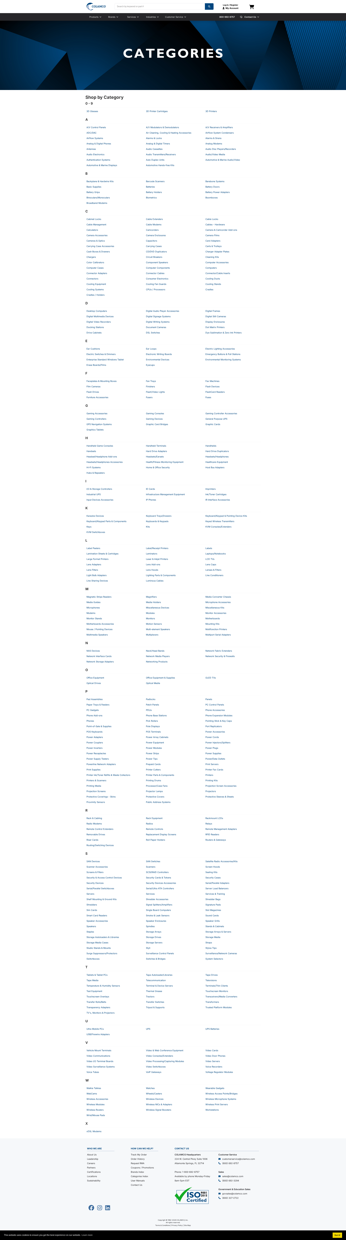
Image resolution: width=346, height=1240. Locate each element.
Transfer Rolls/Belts (96, 1002)
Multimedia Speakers (97, 634)
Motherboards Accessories (100, 624)
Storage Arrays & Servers (218, 931)
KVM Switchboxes (95, 532)
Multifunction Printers (216, 629)
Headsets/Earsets (155, 456)
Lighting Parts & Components (161, 575)
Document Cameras (156, 327)
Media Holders (153, 602)
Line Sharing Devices (97, 580)
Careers (91, 1163)
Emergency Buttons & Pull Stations (222, 354)
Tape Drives (211, 975)
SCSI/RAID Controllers (157, 872)
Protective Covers (155, 796)
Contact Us (136, 1185)
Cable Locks (211, 219)
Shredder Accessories (157, 899)
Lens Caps (210, 564)
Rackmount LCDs (214, 818)
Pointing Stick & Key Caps (218, 721)
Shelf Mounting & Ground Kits (101, 899)
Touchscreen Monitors (216, 991)
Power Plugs (211, 748)
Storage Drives (153, 937)
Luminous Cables (154, 580)
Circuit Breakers (154, 257)
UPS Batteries (212, 1029)
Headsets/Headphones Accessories (104, 462)
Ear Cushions (93, 348)
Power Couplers (94, 742)
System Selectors (214, 958)
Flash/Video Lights (155, 392)
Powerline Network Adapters (101, 764)
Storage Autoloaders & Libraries (102, 937)
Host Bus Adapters (214, 467)
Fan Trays (151, 381)
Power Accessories (215, 731)
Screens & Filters (94, 872)
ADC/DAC (91, 132)
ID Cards (150, 489)
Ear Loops (151, 348)
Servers (90, 893)
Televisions (211, 980)
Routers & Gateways (215, 839)
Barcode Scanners (155, 181)
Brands (111, 17)
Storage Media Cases (97, 942)
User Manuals (138, 1180)
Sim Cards (91, 910)
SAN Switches (153, 861)
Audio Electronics (95, 154)
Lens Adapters (93, 564)
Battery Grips (93, 192)
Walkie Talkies (93, 1088)
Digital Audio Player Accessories (162, 311)
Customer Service (174, 17)
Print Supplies (93, 769)
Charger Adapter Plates (217, 251)
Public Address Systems (158, 802)
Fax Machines (212, 381)
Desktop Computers (96, 311)
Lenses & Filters (213, 570)
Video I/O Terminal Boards (99, 1061)
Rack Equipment (154, 818)
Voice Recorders (213, 1066)
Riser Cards (92, 839)
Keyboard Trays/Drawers (158, 516)
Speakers (91, 926)
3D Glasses (92, 111)
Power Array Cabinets (157, 737)
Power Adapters (94, 737)
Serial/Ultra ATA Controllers (160, 888)
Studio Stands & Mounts (98, 948)
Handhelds (210, 445)
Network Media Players (158, 656)
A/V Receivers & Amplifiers (219, 127)
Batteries (150, 186)
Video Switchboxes (156, 1066)
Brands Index (137, 1172)
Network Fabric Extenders (218, 650)
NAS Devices (93, 650)
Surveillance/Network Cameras (221, 953)
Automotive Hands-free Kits (160, 165)
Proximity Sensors (95, 802)
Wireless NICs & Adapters (159, 1104)
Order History (138, 1159)
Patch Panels (152, 704)
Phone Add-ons (94, 715)
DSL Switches (153, 332)
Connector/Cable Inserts (217, 273)
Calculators (92, 230)
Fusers (149, 397)
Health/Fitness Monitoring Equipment (164, 462)
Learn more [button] (87, 1235)
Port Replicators (213, 726)
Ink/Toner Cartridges (215, 494)
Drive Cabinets (94, 332)
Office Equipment (95, 677)
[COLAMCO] (95, 6)
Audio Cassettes (154, 149)
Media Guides (93, 602)
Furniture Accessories (97, 397)
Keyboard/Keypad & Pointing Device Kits (226, 516)
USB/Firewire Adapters (98, 1034)
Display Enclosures (215, 321)
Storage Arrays (153, 931)
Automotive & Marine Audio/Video (222, 159)
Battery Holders (154, 192)
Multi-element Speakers (158, 629)
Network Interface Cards (99, 656)
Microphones (93, 607)
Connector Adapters (96, 273)
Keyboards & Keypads (157, 521)
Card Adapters (212, 240)
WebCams (91, 1093)
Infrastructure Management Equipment (165, 494)
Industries (151, 17)
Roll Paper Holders (155, 839)
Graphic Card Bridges (157, 424)
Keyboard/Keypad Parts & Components (106, 521)
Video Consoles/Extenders (159, 1055)
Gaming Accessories (96, 413)
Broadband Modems (96, 203)
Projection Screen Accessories (220, 785)
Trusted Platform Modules (218, 1007)
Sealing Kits (211, 872)
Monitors (150, 618)
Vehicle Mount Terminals (98, 1050)
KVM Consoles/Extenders (218, 526)
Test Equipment (94, 991)
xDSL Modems (93, 1131)
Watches (150, 1088)
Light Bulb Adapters (96, 575)
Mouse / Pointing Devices (99, 629)
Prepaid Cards (153, 764)
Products (93, 17)
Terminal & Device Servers (159, 985)
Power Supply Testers (97, 758)
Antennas (91, 149)
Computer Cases (95, 267)
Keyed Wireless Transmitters (219, 521)
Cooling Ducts (212, 278)
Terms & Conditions (162, 1225)
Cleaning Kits (212, 257)
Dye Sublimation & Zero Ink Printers (223, 332)
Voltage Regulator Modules (219, 1072)
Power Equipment (155, 742)
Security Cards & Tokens (158, 877)
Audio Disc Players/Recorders (220, 149)
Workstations (212, 1109)
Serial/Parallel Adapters (217, 883)
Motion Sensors (154, 624)
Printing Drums (153, 780)
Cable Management (96, 224)
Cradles (209, 289)
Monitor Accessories (215, 613)
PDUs (149, 710)
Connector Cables (155, 273)
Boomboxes (211, 197)
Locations (92, 1176)
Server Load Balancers (216, 888)
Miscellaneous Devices (157, 607)
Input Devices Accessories (99, 499)
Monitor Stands (94, 618)
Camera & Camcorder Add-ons (221, 230)
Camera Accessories (96, 235)
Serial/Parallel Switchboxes (100, 888)
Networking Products (156, 661)
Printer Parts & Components (160, 775)
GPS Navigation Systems (99, 424)
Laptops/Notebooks (215, 553)
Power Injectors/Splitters (217, 742)
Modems (90, 613)
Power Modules (154, 748)
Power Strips (152, 753)
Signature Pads (213, 904)
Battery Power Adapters (217, 192)
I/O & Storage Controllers (99, 489)
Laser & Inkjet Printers (157, 559)
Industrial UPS (93, 494)
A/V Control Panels (96, 127)
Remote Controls (154, 829)
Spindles (150, 926)
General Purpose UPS (216, 418)
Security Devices (95, 883)
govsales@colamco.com (234, 1193)
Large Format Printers (97, 559)
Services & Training (215, 893)
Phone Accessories (215, 710)
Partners (91, 1167)
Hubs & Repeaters (95, 472)
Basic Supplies (93, 186)
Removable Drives (95, 834)
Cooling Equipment (96, 284)
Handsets (91, 451)
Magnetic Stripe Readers (98, 596)
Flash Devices (212, 386)
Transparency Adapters (98, 1007)
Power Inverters (94, 748)
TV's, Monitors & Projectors (100, 1012)
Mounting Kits (212, 624)
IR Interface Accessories (217, 499)
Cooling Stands (213, 284)
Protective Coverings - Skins (101, 796)
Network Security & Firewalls (220, 656)
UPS (148, 1029)
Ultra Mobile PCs (95, 1029)
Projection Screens (96, 791)
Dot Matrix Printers (214, 327)
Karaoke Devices (95, 516)
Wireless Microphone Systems (220, 1099)
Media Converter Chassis (218, 596)
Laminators (151, 553)
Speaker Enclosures (156, 921)
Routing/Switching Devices (100, 845)
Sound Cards (212, 915)
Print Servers (211, 764)
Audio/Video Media (215, 154)
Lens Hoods (152, 570)
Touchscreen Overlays (97, 996)
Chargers (91, 257)
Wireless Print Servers (216, 1104)
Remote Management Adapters (221, 829)
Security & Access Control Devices (104, 877)
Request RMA (137, 1163)
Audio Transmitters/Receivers (161, 154)
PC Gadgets (92, 710)
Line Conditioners (214, 575)
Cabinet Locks (93, 219)
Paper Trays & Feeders (97, 704)
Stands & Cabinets (214, 926)
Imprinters (210, 489)
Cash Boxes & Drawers (98, 251)
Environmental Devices (157, 359)
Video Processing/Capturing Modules (165, 1061)
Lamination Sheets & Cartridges (102, 553)
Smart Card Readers (96, 915)
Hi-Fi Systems (93, 467)
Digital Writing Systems (157, 321)
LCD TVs (209, 559)
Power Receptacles (96, 753)
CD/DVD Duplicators (156, 251)
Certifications (94, 1172)
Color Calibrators (95, 262)
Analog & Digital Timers (158, 143)
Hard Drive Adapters (156, 451)
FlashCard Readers (215, 392)
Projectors (210, 791)
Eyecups (150, 365)
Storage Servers (154, 942)
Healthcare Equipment (216, 462)
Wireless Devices (154, 1099)
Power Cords (212, 737)
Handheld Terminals (156, 445)
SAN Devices (93, 861)
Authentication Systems (98, 159)
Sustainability (93, 1180)
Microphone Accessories (218, 602)
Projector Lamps (154, 791)
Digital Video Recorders (98, 321)
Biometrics (151, 197)
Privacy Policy (177, 1225)
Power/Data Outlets (215, 758)
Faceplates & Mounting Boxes (101, 381)
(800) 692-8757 (230, 1163)
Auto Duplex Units (155, 159)
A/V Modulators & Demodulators (162, 127)
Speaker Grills (212, 921)
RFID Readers (212, 834)
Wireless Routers (95, 1109)
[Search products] (209, 6)
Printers (209, 775)
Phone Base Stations (156, 715)
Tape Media (92, 980)
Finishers (150, 386)
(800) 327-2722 (230, 1198)
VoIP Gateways (153, 1072)
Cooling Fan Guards (156, 284)
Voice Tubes (92, 1072)
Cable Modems (153, 224)
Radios (149, 823)
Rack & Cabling (94, 818)
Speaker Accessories (97, 921)
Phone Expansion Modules (218, 715)
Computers (211, 267)
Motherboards (212, 618)
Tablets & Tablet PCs (96, 975)
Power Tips (151, 758)
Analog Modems (213, 143)
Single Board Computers (158, 910)
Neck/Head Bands (155, 650)
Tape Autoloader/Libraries (159, 975)
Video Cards (211, 1050)
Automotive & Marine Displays (101, 165)
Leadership (92, 1159)
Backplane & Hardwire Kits (100, 181)
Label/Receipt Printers (157, 548)
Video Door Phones (215, 1055)
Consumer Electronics (157, 278)
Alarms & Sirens (213, 138)
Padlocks (150, 699)
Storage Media (212, 937)
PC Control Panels (214, 704)
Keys (88, 526)
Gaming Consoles (155, 413)
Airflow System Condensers (219, 132)
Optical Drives (93, 683)
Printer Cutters (153, 769)
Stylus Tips (211, 948)
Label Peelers (93, 548)
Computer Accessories (217, 262)
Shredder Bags (212, 899)
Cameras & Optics (95, 240)
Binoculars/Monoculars (98, 197)
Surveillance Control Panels (160, 953)
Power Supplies (213, 753)
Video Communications (98, 1055)
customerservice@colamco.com (238, 1159)
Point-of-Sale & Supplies (98, 726)
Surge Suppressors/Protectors (101, 953)
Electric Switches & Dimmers (101, 354)
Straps (208, 942)
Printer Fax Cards (214, 769)
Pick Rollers (152, 721)
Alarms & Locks (154, 138)
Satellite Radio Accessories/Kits (221, 861)
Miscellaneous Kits (214, 607)
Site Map (187, 1225)
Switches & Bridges (155, 958)
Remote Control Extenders (99, 829)
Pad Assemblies (94, 699)
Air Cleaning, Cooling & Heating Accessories (168, 132)
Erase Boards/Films (96, 365)
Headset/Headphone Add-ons (101, 456)
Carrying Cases (154, 246)
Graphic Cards (212, 424)
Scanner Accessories (97, 866)
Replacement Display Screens (161, 834)
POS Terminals (153, 731)
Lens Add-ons (153, 564)
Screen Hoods (212, 866)
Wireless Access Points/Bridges (221, 1093)
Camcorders (152, 230)
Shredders (91, 904)
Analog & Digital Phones (98, 143)
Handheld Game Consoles (99, 445)
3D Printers (211, 111)
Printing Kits (211, 780)
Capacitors (151, 240)
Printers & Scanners (96, 780)
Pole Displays (153, 726)
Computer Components (158, 267)
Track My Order (139, 1154)
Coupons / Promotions (142, 1167)
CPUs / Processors (155, 289)
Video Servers (212, 1061)
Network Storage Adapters (100, 661)
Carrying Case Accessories (100, 246)
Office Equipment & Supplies (160, 677)
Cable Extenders (154, 219)
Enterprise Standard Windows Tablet (105, 359)
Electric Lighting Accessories (220, 348)
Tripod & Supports (155, 1007)
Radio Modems (94, 823)
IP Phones (151, 499)
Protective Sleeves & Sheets (219, 796)
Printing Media (93, 785)
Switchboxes (92, 958)
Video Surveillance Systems (100, 1066)
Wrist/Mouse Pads (95, 1115)
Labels (208, 548)
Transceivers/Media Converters (221, 996)
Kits (148, 526)
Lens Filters (92, 570)
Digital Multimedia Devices (100, 316)
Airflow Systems (94, 138)
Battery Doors (212, 186)
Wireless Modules (95, 1104)
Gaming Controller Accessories (221, 413)
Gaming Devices (154, 418)
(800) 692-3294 (230, 1180)
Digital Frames (212, 311)
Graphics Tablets (95, 429)
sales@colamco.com (232, 1176)
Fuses (208, 397)
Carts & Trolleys (213, 246)
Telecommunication (156, 980)
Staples (90, 931)
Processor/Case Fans (156, 785)
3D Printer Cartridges (157, 111)
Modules (150, 613)
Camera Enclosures (156, 235)
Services (131, 17)
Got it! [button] (337, 1235)
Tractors (150, 996)
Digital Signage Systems (158, 316)
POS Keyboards (94, 731)
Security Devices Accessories (161, 883)
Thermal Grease (154, 991)
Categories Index (139, 1176)
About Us (92, 1154)
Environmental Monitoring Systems (223, 359)
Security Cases (213, 877)
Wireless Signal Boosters (158, 1109)
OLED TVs (210, 677)
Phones (90, 721)
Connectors (92, 278)
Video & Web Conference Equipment (164, 1050)
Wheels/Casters (154, 1093)
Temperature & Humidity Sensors (103, 985)
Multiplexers (152, 634)
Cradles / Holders (95, 295)
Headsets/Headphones (217, 456)
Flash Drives (92, 392)
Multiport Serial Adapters (218, 634)
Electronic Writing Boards (159, 354)
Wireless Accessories (97, 1099)
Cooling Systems (95, 289)
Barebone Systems (214, 181)
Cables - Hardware (215, 224)
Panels (208, 699)
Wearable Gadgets (214, 1088)
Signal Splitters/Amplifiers (159, 904)
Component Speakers (157, 262)
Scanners (150, 866)
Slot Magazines (213, 910)
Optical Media (153, 683)
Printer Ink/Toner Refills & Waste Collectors (108, 775)
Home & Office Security (158, 467)
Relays (208, 823)
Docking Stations (95, 327)
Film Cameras (93, 386)
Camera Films (212, 235)
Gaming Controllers (96, 418)
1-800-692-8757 (190, 1172)
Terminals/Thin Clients (216, 985)
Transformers (212, 1002)
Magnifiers (151, 596)
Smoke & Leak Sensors (157, 915)
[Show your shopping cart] (251, 7)
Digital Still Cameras (215, 316)
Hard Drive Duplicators (217, 451)
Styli (148, 948)
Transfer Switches (155, 1002)
